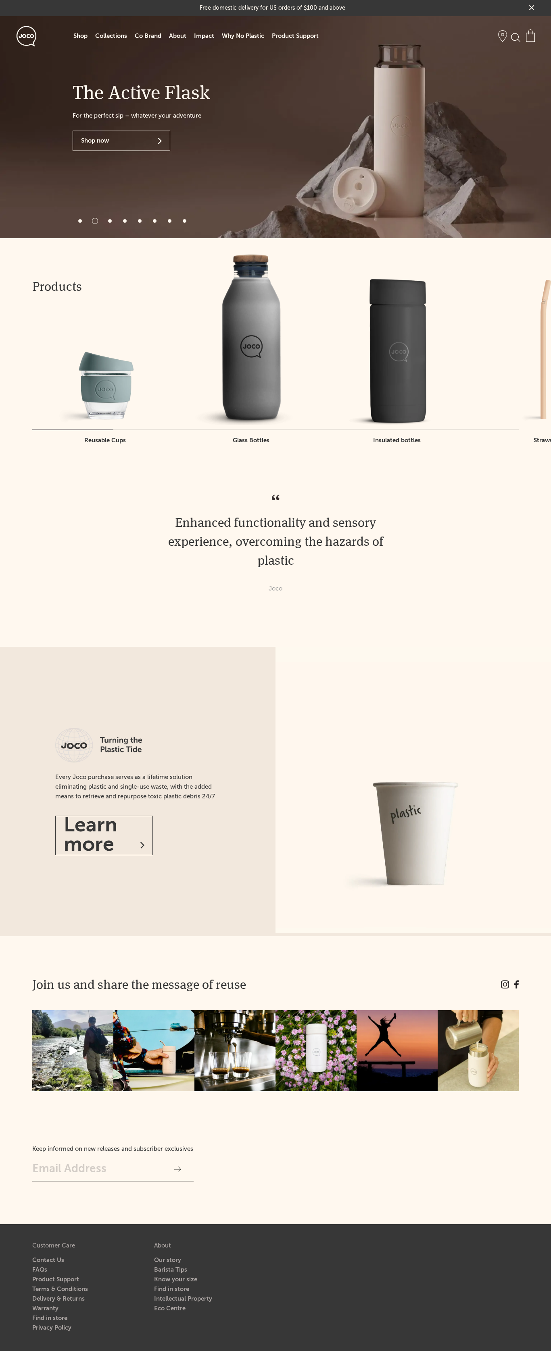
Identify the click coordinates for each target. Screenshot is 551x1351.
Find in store (49, 1318)
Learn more (90, 835)
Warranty (45, 1308)
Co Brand (148, 36)
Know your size (175, 1279)
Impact (204, 36)
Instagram (505, 984)
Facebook (517, 984)
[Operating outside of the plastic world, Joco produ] (478, 1050)
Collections (111, 36)
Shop (80, 36)
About (177, 36)
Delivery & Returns (58, 1299)
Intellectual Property (183, 1299)
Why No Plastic (243, 36)
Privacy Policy (51, 1328)
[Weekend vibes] (72, 1050)
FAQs (39, 1270)
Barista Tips (170, 1270)
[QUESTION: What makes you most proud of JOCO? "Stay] (397, 1050)
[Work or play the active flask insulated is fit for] (153, 1050)
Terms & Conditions (60, 1289)
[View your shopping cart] (530, 35)
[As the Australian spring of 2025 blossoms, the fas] (316, 1050)
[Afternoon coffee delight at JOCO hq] (235, 1050)
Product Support (295, 36)
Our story (167, 1260)
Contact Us (48, 1260)
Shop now (95, 141)
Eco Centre (170, 1308)
